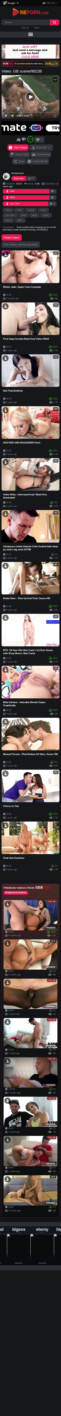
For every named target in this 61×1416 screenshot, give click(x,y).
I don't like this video (24, 139)
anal (23, 215)
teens (46, 215)
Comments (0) (40, 161)
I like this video (19, 139)
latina (8, 220)
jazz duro (10, 215)
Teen (8, 210)
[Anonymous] (6, 176)
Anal (19, 210)
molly (43, 210)
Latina (31, 210)
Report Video (22, 154)
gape (34, 215)
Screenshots (43, 154)
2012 (20, 220)
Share (21, 161)
